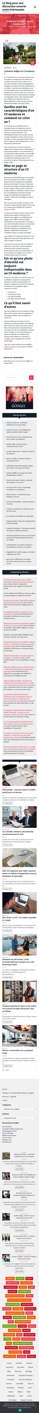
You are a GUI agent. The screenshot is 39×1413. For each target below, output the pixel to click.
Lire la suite (19, 1169)
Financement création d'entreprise (19, 1300)
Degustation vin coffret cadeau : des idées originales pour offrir (20, 553)
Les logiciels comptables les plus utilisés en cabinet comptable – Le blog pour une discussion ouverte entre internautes (18, 712)
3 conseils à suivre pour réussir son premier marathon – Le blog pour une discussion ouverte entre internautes (18, 735)
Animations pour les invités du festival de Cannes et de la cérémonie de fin (18, 616)
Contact (4, 1100)
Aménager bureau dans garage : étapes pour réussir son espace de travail (19, 467)
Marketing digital (19, 1317)
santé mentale (29, 1334)
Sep (32, 63)
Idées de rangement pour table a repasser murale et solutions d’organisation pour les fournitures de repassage (19, 873)
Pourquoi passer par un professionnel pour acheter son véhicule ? (19, 438)
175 (7, 1070)
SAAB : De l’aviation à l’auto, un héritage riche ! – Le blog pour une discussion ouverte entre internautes (19, 669)
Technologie (6, 868)
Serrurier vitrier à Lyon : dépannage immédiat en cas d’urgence (18, 488)
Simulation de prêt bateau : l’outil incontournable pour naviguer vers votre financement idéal (18, 962)
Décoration (12, 1291)
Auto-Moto (24, 1191)
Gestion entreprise (12, 1304)
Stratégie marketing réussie (22, 1343)
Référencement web (9, 1135)
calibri (6, 209)
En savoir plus (7, 803)
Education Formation (24, 1254)
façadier (29, 1296)
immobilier (7, 1309)
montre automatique (22, 1322)
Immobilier (19, 1384)
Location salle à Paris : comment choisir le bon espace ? (20, 452)
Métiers (11, 26)
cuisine (31, 1287)
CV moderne (21, 147)
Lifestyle (21, 1388)
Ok (20, 1410)
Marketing (7, 1317)
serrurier (7, 1339)
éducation (31, 1356)
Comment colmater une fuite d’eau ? (16, 637)
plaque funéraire (14, 1330)
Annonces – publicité (9, 1097)
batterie (29, 1278)
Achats (4, 787)
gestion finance (27, 1304)
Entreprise (6, 829)
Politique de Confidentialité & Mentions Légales (18, 1093)
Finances (5, 915)
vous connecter (17, 361)
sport (9, 1343)
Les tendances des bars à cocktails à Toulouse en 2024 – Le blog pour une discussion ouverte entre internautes (19, 644)
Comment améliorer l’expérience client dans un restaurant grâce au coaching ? (18, 648)
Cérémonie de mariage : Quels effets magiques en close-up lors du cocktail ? (19, 628)
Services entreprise (25, 1379)
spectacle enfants (28, 1339)
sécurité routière (11, 1347)
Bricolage (29, 1371)
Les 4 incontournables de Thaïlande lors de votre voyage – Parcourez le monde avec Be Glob (18, 724)
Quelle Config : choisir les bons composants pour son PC (16, 445)
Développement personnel (15, 1296)
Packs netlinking (7, 1133)
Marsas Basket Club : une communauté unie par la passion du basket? (19, 740)
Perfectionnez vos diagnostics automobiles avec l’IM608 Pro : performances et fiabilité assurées (18, 674)
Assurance (9, 1367)
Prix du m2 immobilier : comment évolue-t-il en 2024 (20, 503)
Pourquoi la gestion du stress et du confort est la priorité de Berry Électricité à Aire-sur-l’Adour (20, 538)
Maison (4, 1004)
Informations (18, 1309)
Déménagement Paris (9, 1131)
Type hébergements (26, 1347)
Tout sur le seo (7, 1138)
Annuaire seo (6, 1140)
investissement (30, 1309)
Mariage (29, 1313)
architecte (20, 1278)
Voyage (26, 1352)
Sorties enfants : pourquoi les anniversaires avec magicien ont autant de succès (18, 586)
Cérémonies (11, 1375)
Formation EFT (7, 1142)
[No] (37, 1407)
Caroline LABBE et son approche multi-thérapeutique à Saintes (19, 474)
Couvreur (23, 1287)
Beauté (30, 1367)
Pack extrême (6, 1127)
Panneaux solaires (10, 1326)
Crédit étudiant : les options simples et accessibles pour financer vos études (19, 546)
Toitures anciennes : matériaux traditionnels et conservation (16, 424)
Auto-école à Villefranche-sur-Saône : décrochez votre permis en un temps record (18, 561)
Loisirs (30, 1388)
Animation (10, 1278)
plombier (26, 1330)
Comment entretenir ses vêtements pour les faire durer (20, 510)
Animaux (29, 1363)
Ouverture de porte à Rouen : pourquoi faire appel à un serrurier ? (19, 481)
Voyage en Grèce (9, 1356)
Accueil (4, 26)
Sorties (29, 1396)
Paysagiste (22, 1326)
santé (21, 1396)
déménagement (24, 1291)
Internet (30, 1384)
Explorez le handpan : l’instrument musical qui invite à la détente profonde (20, 529)
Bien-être (18, 1371)
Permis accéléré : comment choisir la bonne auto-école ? (18, 460)
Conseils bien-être (10, 1287)
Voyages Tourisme (27, 1400)
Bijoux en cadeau (12, 1283)
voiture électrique (15, 1352)
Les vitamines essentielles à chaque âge (19, 516)
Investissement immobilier (15, 1313)
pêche (19, 1334)
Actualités (19, 1363)
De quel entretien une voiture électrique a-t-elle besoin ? (19, 703)
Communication (26, 1283)
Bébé (9, 1371)
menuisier (31, 1317)
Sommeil (16, 1339)
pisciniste (32, 1326)
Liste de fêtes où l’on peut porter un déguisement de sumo (18, 605)
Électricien (21, 1356)
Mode (11, 1322)
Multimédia (11, 1396)
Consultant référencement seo (12, 1129)
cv (15, 68)
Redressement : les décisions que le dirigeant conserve (18, 496)
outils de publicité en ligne (13, 347)
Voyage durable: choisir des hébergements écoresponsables (20, 522)
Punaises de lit (9, 1334)
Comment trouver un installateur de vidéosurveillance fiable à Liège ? (18, 431)
